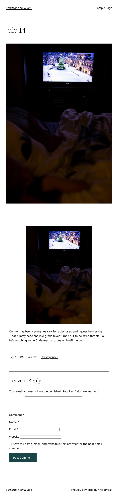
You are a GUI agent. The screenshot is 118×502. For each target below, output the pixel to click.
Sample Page (103, 8)
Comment (16, 414)
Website (14, 436)
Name (14, 422)
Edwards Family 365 (19, 8)
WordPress (105, 489)
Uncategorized (49, 357)
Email (13, 429)
